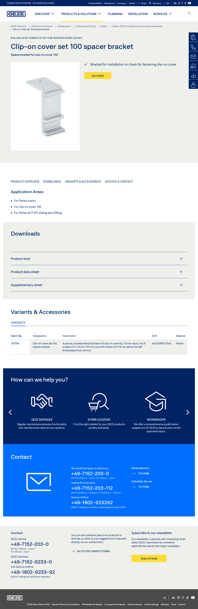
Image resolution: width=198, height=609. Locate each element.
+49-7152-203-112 (92, 488)
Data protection (134, 604)
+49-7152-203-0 (90, 473)
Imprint (181, 604)
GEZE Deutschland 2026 (38, 604)
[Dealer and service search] (193, 66)
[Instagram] (179, 3)
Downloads (52, 181)
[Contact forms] (193, 56)
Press (173, 604)
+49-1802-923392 (92, 502)
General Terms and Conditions (66, 604)
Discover (42, 14)
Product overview (25, 181)
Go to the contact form (93, 551)
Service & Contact (119, 181)
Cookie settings (151, 604)
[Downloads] (193, 75)
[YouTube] (189, 3)
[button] (156, 3)
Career (132, 3)
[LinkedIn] (175, 3)
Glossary (165, 604)
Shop (143, 3)
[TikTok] (186, 3)
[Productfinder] (193, 37)
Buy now (98, 75)
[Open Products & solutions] (99, 13)
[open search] (190, 14)
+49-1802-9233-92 (33, 572)
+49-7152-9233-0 (31, 562)
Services (160, 14)
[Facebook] (182, 3)
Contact (17, 533)
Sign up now (149, 558)
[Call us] (193, 47)
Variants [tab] (18, 322)
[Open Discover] (53, 13)
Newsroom (109, 3)
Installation (138, 14)
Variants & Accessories (83, 181)
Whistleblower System (92, 604)
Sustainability (95, 3)
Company (121, 3)
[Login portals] (193, 85)
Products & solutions (78, 14)
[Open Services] (170, 13)
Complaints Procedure (115, 604)
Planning (115, 14)
